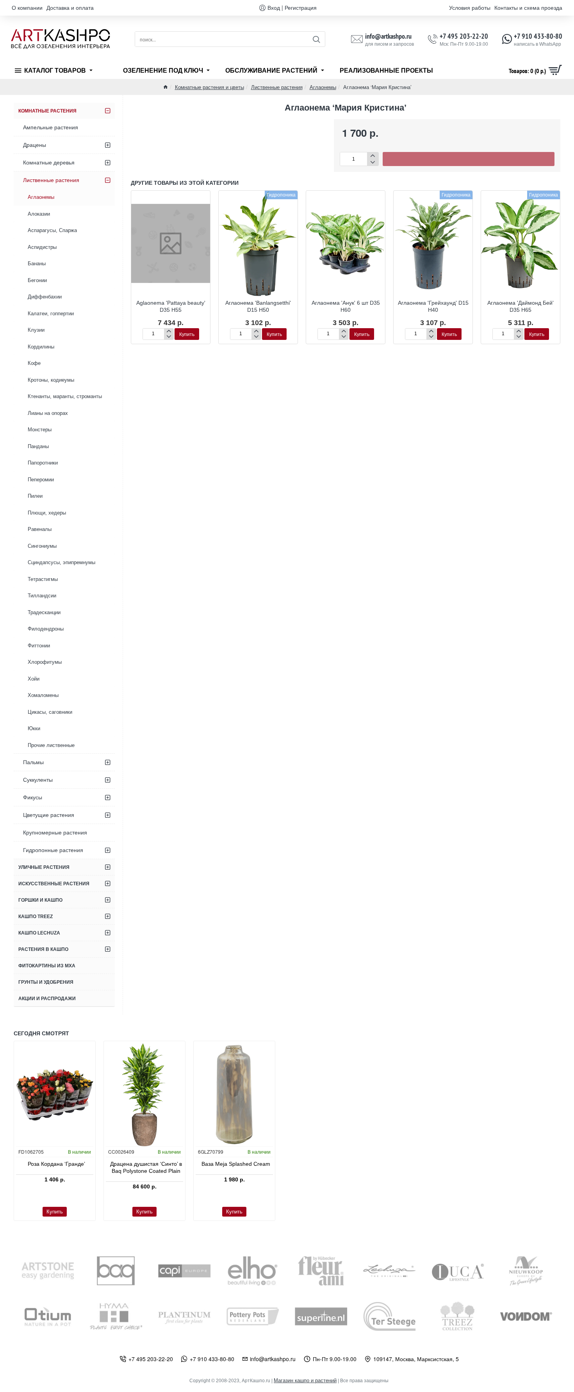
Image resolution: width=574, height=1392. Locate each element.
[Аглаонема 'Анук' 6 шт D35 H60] (345, 243)
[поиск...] (316, 39)
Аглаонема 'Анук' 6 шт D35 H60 (346, 306)
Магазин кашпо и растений (305, 1380)
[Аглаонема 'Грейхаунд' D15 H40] (433, 243)
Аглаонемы (323, 87)
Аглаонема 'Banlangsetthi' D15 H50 (258, 306)
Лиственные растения (277, 87)
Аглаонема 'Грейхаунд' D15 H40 (433, 306)
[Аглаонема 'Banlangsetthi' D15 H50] (258, 243)
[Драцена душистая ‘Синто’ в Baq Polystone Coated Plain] (144, 1094)
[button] (468, 159)
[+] (372, 155)
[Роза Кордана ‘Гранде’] (54, 1094)
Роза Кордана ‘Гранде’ (56, 1164)
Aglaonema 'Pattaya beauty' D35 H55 (170, 306)
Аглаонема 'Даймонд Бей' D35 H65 (520, 306)
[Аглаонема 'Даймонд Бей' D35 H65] (520, 243)
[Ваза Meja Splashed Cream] (234, 1094)
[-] (372, 162)
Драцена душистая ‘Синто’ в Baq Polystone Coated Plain (146, 1167)
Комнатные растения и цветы (209, 87)
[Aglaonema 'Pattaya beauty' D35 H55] (170, 243)
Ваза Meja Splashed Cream (235, 1164)
